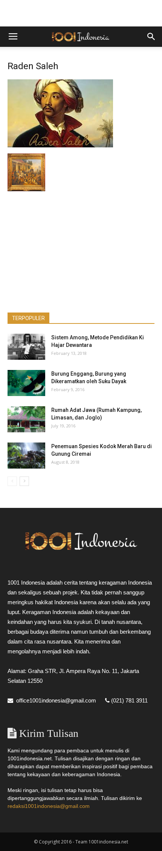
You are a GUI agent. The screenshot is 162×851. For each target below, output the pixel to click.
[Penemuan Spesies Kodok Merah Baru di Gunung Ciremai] (26, 456)
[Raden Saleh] (60, 145)
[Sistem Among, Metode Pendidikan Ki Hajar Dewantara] (26, 347)
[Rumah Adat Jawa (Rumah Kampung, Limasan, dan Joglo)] (26, 419)
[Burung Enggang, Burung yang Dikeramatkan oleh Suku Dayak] (26, 383)
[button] (151, 36)
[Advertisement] (81, 13)
